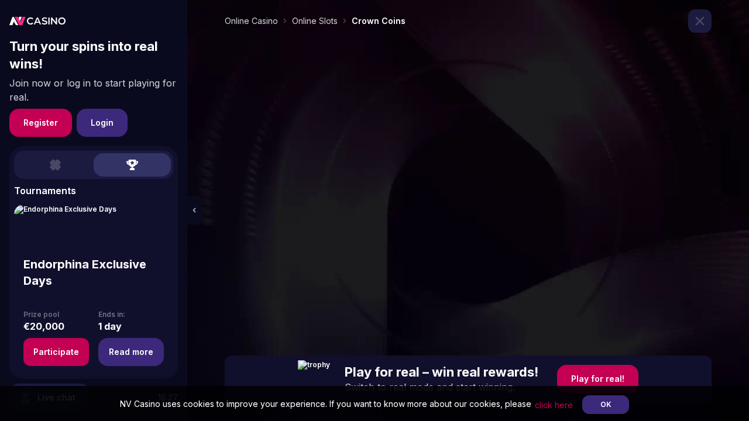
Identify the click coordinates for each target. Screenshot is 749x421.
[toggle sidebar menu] (194, 210)
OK (605, 404)
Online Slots (315, 21)
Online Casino (251, 21)
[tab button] (55, 165)
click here (554, 405)
